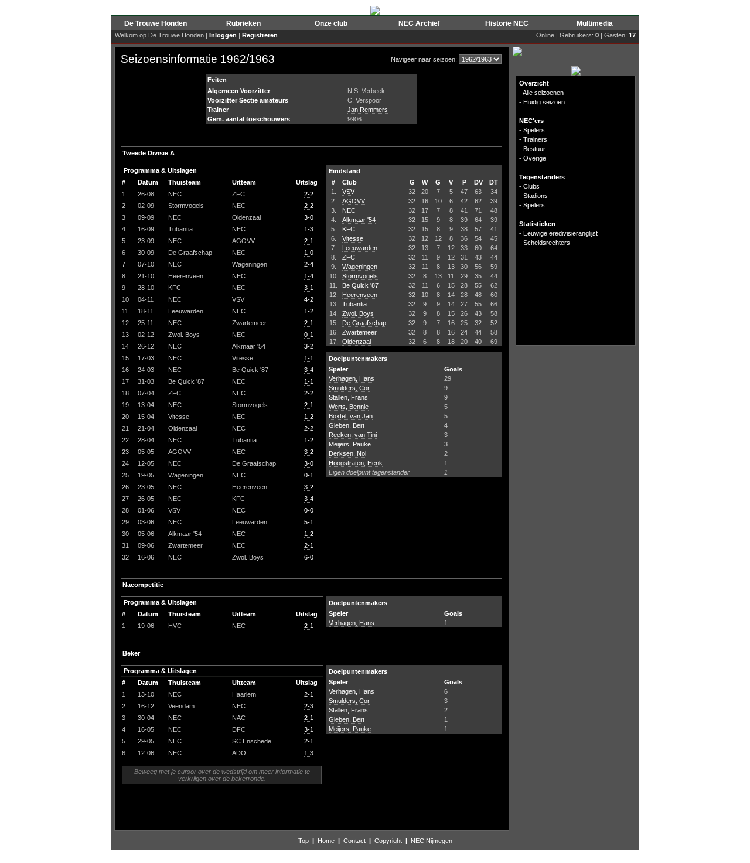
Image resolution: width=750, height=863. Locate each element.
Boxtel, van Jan (351, 415)
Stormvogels (360, 275)
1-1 (308, 357)
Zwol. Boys (358, 313)
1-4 (308, 275)
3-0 (308, 217)
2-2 (308, 193)
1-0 (308, 252)
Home (326, 840)
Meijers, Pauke (350, 444)
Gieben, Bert (346, 425)
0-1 (308, 334)
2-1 (308, 240)
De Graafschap (364, 322)
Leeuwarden (359, 247)
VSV (348, 191)
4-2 (308, 299)
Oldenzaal (356, 341)
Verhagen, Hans (351, 378)
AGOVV (353, 200)
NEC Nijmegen (431, 840)
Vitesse (352, 238)
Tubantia (354, 304)
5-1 (308, 522)
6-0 (308, 557)
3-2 (308, 346)
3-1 (308, 287)
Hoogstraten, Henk (356, 462)
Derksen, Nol (347, 453)
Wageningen (359, 266)
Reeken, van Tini (353, 434)
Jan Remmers (367, 109)
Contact (354, 840)
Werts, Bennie (349, 406)
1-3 (308, 229)
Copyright (388, 840)
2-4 (308, 264)
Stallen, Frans (348, 397)
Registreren (260, 35)
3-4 (308, 369)
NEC (349, 210)
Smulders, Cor (349, 387)
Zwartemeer (359, 332)
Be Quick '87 (360, 285)
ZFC (348, 257)
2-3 (308, 705)
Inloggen (223, 35)
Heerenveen (359, 294)
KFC (348, 229)
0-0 (308, 510)
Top (303, 840)
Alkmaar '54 (359, 219)
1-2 (308, 311)
